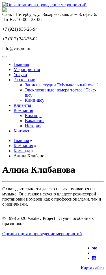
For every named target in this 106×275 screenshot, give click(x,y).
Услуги (20, 74)
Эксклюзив (24, 79)
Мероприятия (27, 69)
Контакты (23, 130)
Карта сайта (92, 267)
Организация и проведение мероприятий (42, 233)
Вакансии (34, 120)
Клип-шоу (34, 100)
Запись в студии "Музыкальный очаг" (61, 84)
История (33, 125)
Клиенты (22, 105)
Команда (33, 115)
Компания (23, 110)
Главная (21, 64)
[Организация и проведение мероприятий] (44, 4)
